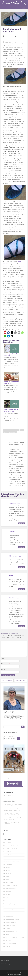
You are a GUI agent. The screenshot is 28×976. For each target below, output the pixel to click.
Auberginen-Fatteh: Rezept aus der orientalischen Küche (13, 805)
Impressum (11, 972)
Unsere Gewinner (8, 795)
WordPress (18, 974)
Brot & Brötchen (10, 864)
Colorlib (9, 974)
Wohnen (8, 946)
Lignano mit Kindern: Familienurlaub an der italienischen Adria (14, 818)
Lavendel (12, 531)
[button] (5, 332)
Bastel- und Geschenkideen (13, 849)
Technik (8, 934)
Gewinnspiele (9, 882)
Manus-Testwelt (13, 502)
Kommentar (4, 640)
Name (3, 658)
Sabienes (11, 597)
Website (3, 669)
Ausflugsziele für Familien (12, 845)
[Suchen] (22, 727)
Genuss (7, 879)
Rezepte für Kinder (10, 925)
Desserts (8, 867)
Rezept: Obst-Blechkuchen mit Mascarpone (11, 822)
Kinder (7, 897)
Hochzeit (8, 894)
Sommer (5, 432)
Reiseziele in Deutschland (12, 919)
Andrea (11, 575)
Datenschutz (17, 972)
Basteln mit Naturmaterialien (13, 861)
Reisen (7, 913)
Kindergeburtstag (10, 904)
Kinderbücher (9, 901)
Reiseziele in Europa (11, 922)
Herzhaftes (8, 891)
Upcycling (8, 940)
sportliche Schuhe (13, 432)
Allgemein (8, 842)
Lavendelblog (6, 972)
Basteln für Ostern (10, 852)
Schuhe (21, 430)
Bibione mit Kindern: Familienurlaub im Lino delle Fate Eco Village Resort (14, 809)
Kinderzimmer (9, 907)
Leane (10, 555)
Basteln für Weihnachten (12, 855)
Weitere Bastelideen (11, 943)
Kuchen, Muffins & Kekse (12, 910)
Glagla (10, 430)
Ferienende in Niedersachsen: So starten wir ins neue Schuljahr (12, 814)
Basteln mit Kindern (11, 858)
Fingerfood (8, 873)
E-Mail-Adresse (5, 664)
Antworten (21, 523)
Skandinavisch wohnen (12, 931)
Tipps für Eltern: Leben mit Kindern (15, 937)
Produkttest (16, 430)
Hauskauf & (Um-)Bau (11, 885)
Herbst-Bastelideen (11, 888)
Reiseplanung (9, 916)
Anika (17, 36)
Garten (7, 876)
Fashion (5, 38)
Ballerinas (6, 430)
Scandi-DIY (8, 928)
